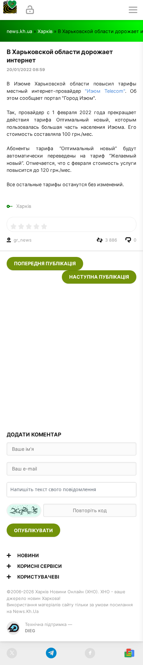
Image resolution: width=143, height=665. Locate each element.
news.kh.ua (19, 31)
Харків (45, 31)
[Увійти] (30, 10)
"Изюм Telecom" (105, 91)
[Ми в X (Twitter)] (12, 653)
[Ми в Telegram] (51, 653)
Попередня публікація (45, 263)
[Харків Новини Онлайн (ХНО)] (10, 10)
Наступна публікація (99, 277)
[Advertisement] (71, 355)
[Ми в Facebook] (90, 653)
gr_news (23, 240)
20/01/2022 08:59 (26, 69)
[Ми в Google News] (129, 653)
